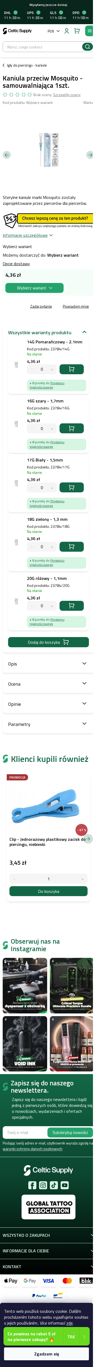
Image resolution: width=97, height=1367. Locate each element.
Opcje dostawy (16, 264)
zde (69, 1323)
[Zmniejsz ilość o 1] (14, 879)
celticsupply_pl (43, 1185)
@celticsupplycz (54, 1185)
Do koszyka (72, 369)
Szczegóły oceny (67, 94)
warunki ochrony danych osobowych (33, 1148)
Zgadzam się (46, 1354)
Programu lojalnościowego (47, 385)
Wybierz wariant (31, 288)
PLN (51, 31)
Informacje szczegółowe (25, 235)
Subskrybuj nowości (70, 1132)
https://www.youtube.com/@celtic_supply (65, 1185)
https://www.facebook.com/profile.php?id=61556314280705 (32, 1185)
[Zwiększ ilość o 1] (83, 879)
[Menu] (89, 31)
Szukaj (87, 47)
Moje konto (66, 31)
